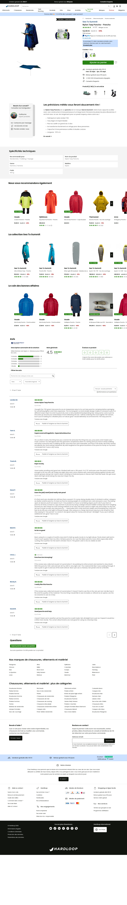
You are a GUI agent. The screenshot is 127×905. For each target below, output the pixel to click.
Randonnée (30, 10)
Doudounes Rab (97, 693)
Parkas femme (13, 691)
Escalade (52, 10)
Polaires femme (14, 693)
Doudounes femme (15, 688)
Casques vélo (41, 709)
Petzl (93, 675)
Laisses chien (96, 699)
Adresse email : (78, 737)
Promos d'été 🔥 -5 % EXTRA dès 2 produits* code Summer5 (63, 14)
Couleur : (88, 49)
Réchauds (40, 688)
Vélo (61, 10)
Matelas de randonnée (16, 706)
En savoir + (48, 136)
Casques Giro (96, 691)
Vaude (66, 672)
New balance (96, 667)
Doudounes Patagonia (99, 712)
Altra (38, 664)
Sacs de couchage (15, 712)
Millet (38, 667)
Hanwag (94, 670)
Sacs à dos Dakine (70, 712)
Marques (102, 10)
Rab (10, 670)
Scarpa (66, 670)
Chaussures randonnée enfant (47, 706)
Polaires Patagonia (70, 696)
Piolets (39, 693)
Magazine (121, 10)
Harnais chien (96, 696)
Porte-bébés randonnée (44, 712)
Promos (111, 10)
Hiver (69, 10)
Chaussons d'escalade (44, 704)
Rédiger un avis (103, 27)
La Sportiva (12, 672)
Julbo (94, 664)
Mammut (67, 675)
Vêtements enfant (70, 688)
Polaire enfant (68, 691)
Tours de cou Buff (98, 706)
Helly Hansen (41, 672)
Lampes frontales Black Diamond (75, 706)
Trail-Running (40, 10)
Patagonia (12, 664)
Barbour (39, 675)
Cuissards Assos (97, 688)
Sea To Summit (90, 22)
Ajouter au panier (98, 63)
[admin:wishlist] (116, 63)
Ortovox (11, 667)
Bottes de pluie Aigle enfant (73, 693)
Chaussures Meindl (70, 709)
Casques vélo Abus (98, 709)
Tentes (11, 704)
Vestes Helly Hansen (70, 701)
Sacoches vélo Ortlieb (99, 701)
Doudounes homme (15, 696)
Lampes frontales (14, 709)
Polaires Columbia (70, 704)
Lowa (10, 675)
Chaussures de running (44, 701)
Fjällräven (67, 664)
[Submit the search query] (109, 6)
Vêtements (5, 10)
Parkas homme (14, 699)
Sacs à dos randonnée (44, 691)
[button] (29, 34)
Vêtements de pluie (98, 18)
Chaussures (18, 10)
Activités (78, 10)
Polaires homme (14, 701)
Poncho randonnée (110, 18)
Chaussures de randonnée (45, 696)
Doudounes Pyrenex (70, 699)
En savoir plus (87, 45)
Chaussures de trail (43, 699)
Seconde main (90, 10)
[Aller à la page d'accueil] (84, 18)
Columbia (67, 667)
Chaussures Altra (97, 704)
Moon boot (40, 670)
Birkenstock (95, 672)
